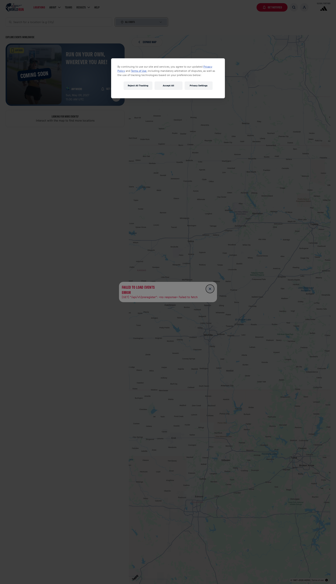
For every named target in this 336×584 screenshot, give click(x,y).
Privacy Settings (198, 85)
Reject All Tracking (138, 85)
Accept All (168, 85)
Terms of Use (138, 70)
